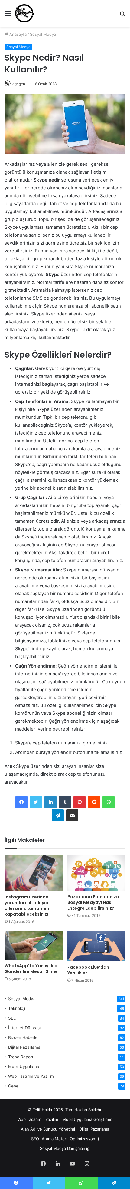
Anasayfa (17, 34)
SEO (12, 1018)
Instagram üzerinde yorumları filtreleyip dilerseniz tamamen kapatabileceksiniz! (27, 905)
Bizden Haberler (23, 1037)
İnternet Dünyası (24, 1027)
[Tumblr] (65, 802)
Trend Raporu (21, 1056)
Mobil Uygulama (23, 1066)
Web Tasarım (29, 1119)
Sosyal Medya (43, 34)
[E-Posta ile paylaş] (72, 815)
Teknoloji (16, 1008)
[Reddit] (94, 802)
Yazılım (51, 1119)
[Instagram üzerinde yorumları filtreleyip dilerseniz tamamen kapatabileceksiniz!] (34, 873)
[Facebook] (21, 802)
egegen (18, 84)
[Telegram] (58, 815)
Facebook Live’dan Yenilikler (88, 970)
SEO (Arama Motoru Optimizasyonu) (65, 1138)
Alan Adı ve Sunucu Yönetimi (48, 1129)
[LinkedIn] (50, 802)
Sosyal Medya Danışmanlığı (65, 1148)
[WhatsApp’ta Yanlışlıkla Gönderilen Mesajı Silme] (34, 945)
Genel (13, 1086)
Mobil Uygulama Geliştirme (87, 1119)
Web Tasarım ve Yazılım (31, 1076)
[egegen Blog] (24, 13)
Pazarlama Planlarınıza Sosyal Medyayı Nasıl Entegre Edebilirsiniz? (93, 902)
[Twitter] (36, 802)
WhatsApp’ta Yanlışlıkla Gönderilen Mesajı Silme (31, 968)
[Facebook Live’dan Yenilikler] (96, 946)
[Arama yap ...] (122, 15)
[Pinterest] (79, 802)
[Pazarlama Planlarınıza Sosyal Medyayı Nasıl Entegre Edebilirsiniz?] (96, 873)
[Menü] (8, 15)
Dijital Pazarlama (24, 1047)
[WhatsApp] (108, 802)
